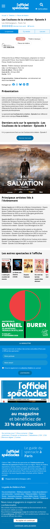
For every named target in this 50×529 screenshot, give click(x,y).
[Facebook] (13, 85)
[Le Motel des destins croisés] (17, 265)
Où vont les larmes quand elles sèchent (39, 278)
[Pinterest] (24, 85)
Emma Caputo (7, 207)
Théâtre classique (14, 66)
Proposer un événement (19, 435)
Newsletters (33, 435)
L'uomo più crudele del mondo (6, 277)
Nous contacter (22, 433)
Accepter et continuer (25, 520)
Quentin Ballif (7, 219)
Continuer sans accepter (25, 525)
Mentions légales (7, 437)
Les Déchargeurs (11, 68)
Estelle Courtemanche (9, 239)
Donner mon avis (25, 138)
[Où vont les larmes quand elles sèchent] (39, 266)
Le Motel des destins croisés (17, 274)
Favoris (31, 26)
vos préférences (8, 514)
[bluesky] (20, 85)
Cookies (18, 437)
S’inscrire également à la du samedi (22, 368)
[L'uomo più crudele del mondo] (6, 266)
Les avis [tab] (42, 31)
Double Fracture (27, 276)
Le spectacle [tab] (9, 31)
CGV (40, 435)
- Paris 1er (14, 23)
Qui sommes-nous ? (8, 433)
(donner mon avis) (19, 26)
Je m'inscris (25, 373)
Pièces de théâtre (22, 116)
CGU (45, 435)
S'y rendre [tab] (26, 31)
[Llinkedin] (27, 85)
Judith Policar (7, 229)
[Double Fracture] (28, 266)
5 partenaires (16, 512)
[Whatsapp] (17, 85)
